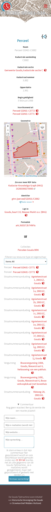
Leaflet (20, 176)
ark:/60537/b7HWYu (25, 225)
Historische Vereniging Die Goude (27, 500)
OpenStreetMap (31, 176)
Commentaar (26, 404)
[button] (8, 126)
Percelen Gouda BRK (28, 249)
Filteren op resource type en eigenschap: (25, 256)
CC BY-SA (20, 460)
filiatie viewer (26, 202)
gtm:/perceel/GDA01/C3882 (25, 198)
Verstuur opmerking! (19, 478)
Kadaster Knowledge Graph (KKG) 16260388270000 (25, 187)
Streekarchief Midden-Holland (26, 503)
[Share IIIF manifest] (25, 236)
